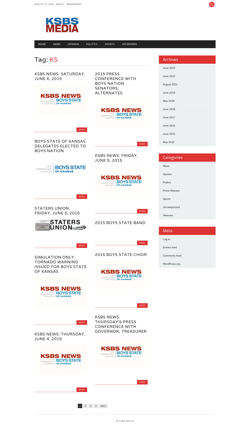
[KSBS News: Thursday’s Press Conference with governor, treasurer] (121, 366)
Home (42, 44)
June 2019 (169, 92)
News (56, 44)
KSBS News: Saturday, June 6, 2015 (60, 76)
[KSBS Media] (61, 32)
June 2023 (169, 67)
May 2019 (168, 100)
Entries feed (170, 247)
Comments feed (172, 255)
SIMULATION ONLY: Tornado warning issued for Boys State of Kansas (61, 264)
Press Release (171, 190)
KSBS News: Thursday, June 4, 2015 (60, 336)
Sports (110, 44)
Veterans (168, 215)
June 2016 (169, 125)
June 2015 (169, 133)
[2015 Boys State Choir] (121, 289)
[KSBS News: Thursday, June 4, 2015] (61, 373)
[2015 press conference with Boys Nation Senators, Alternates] (121, 127)
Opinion (73, 44)
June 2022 (169, 76)
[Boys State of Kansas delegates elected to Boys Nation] (61, 180)
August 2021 (170, 84)
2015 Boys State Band (120, 222)
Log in (166, 239)
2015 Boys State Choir (121, 254)
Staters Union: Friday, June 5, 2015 (57, 211)
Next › (103, 406)
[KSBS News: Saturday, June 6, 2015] (61, 113)
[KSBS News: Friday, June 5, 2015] (121, 195)
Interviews (129, 44)
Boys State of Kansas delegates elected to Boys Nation (60, 146)
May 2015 (168, 142)
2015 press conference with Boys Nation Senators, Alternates (115, 83)
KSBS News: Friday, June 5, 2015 (116, 158)
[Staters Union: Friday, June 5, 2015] (61, 229)
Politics (92, 44)
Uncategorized (171, 207)
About (60, 4)
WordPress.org (171, 263)
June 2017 (169, 117)
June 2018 (169, 109)
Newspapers (74, 4)
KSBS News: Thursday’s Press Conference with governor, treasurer (121, 324)
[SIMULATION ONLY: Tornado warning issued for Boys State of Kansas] (61, 306)
